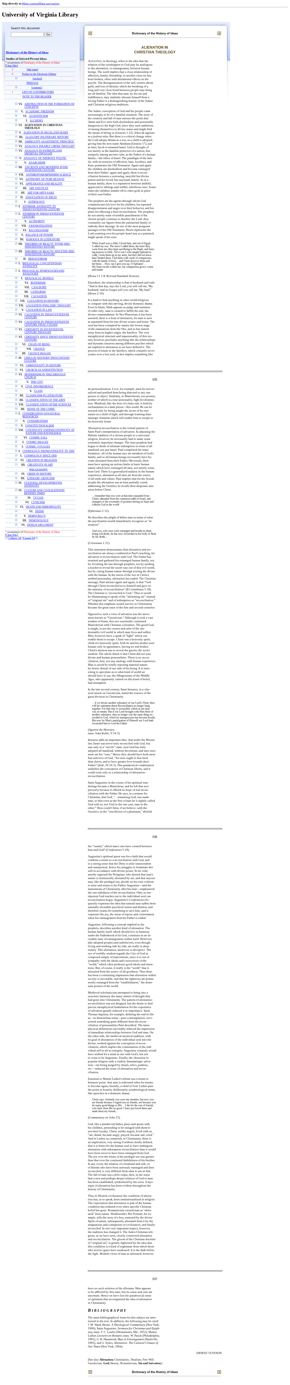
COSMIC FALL (38, 437)
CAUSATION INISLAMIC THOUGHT (48, 305)
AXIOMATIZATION (40, 225)
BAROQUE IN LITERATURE (43, 239)
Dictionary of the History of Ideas (27, 52)
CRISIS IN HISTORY (39, 473)
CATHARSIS (38, 292)
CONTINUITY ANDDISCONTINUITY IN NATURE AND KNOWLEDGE (50, 432)
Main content (30, 3)
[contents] (36, 87)
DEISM (39, 511)
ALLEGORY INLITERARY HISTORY (47, 137)
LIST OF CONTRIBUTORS (38, 92)
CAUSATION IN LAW (39, 310)
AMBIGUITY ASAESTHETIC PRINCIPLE (49, 141)
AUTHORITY (37, 221)
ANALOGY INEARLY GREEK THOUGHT (49, 146)
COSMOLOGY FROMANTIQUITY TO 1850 (48, 451)
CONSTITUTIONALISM (39, 425)
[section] (37, 78)
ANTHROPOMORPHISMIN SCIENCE (48, 174)
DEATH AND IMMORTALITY (43, 506)
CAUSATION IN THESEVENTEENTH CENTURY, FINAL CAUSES (46, 324)
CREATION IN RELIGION (41, 460)
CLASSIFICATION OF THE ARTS (45, 400)
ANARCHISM (37, 162)
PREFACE (32, 83)
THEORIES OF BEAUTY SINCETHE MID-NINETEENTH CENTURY (50, 253)
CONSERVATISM (37, 421)
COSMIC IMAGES (37, 442)
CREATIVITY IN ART (40, 464)
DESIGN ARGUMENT (40, 525)
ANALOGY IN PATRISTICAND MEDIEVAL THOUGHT (43, 152)
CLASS (38, 391)
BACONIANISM (38, 230)
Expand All (29, 538)
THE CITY (37, 382)
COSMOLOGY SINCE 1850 (40, 455)
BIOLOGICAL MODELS (39, 278)
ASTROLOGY (36, 201)
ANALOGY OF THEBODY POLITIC (45, 158)
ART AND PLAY (38, 188)
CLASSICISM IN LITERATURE (44, 395)
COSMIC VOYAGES (38, 446)
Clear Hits (11, 65)
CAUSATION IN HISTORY (43, 301)
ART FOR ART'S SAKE (40, 192)
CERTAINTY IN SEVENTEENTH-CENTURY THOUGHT (44, 331)
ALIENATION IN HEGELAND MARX (45, 132)
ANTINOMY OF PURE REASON (44, 179)
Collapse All (14, 538)
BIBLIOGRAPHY (38, 469)
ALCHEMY (36, 120)
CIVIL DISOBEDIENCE (39, 386)
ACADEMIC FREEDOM (39, 111)
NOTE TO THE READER (36, 96)
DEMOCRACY (37, 516)
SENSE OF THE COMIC (41, 409)
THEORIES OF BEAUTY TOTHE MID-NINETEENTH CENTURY (47, 245)
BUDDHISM (38, 282)
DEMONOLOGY (39, 520)
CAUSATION (39, 296)
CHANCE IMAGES (39, 353)
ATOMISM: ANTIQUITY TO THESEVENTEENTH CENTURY (41, 208)
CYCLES (38, 497)
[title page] (32, 69)
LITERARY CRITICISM (41, 478)
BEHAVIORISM (37, 258)
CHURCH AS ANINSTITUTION (44, 370)
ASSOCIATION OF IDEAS (41, 197)
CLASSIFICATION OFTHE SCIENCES (48, 404)
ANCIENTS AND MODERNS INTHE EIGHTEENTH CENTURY (46, 169)
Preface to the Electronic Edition (39, 74)
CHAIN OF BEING (39, 344)
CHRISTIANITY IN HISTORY (43, 365)
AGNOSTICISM (38, 116)
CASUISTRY (39, 287)
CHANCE (39, 349)
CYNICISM (38, 502)
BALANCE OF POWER (39, 235)
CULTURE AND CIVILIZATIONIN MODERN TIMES (44, 492)
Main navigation (49, 3)
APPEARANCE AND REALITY (44, 183)
